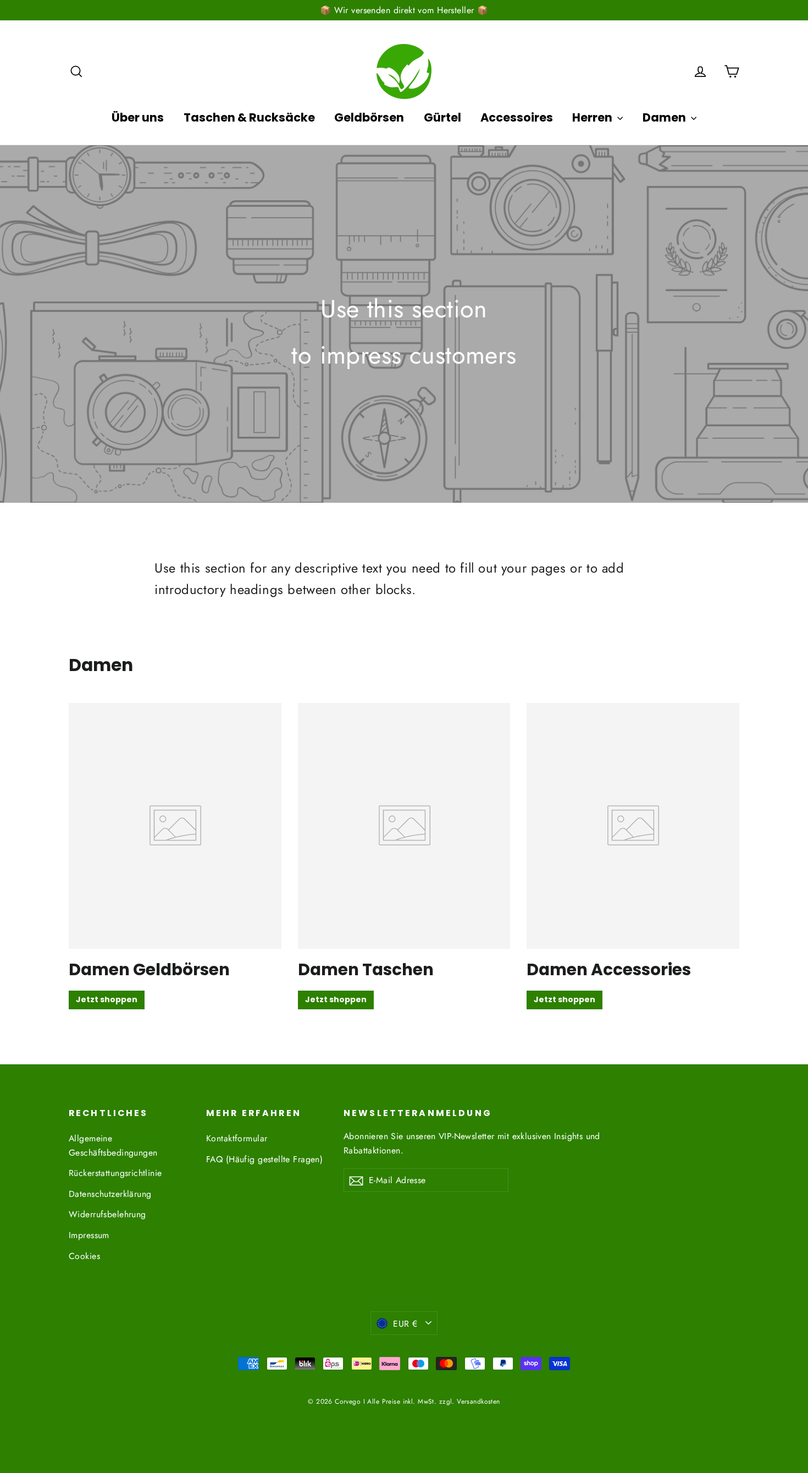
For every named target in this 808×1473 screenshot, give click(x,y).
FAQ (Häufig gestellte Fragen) (264, 1159)
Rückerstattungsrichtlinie (115, 1173)
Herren (593, 117)
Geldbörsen (369, 117)
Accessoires (516, 117)
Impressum (89, 1235)
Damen (665, 117)
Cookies (84, 1256)
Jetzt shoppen (106, 999)
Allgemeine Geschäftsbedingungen (113, 1145)
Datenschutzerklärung (110, 1194)
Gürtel (442, 117)
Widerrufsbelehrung (107, 1214)
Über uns (138, 117)
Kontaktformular (236, 1138)
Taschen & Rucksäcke (249, 117)
